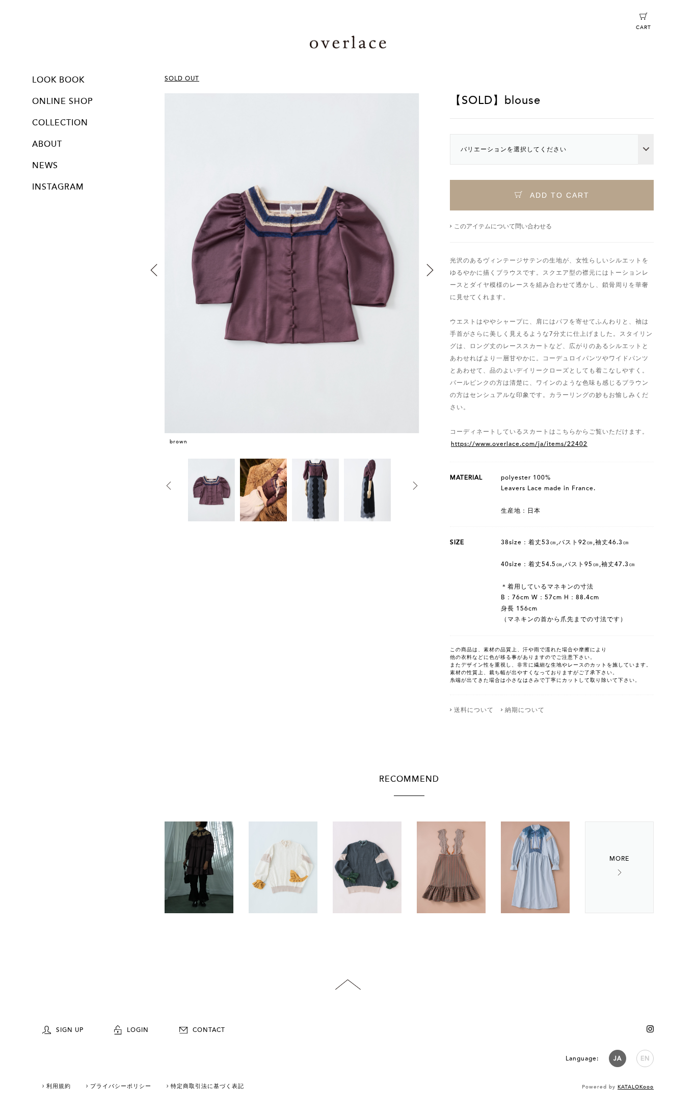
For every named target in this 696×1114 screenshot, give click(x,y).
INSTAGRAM (58, 187)
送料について (474, 709)
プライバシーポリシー (120, 1086)
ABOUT (47, 144)
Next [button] (430, 270)
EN (645, 1058)
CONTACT (209, 1029)
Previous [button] (154, 270)
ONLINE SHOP (62, 101)
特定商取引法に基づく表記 (207, 1086)
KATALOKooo (636, 1087)
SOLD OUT (182, 78)
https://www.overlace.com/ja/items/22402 (519, 443)
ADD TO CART (558, 195)
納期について (525, 709)
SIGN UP (70, 1029)
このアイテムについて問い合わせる (503, 226)
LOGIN (138, 1029)
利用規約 (58, 1086)
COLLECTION (60, 123)
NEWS (45, 166)
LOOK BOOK (58, 80)
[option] (292, 276)
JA (617, 1058)
